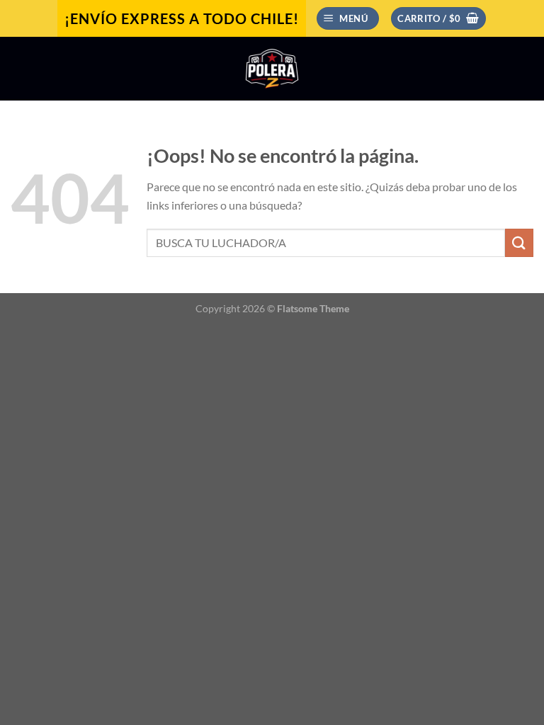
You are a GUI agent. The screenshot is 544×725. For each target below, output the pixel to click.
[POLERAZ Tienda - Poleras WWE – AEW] (272, 69)
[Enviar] (519, 242)
